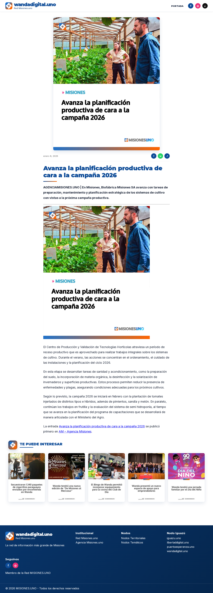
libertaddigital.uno (178, 542)
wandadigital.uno (177, 551)
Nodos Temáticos (132, 542)
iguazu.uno (174, 538)
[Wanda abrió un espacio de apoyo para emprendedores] (146, 477)
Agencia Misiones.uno (89, 542)
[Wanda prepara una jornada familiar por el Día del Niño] (186, 477)
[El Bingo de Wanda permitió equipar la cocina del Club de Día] (106, 477)
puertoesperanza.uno (180, 546)
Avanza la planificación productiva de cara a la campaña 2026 (102, 426)
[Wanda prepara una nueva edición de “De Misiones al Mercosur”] (66, 477)
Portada (177, 6)
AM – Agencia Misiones (75, 431)
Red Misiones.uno (87, 538)
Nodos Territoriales (133, 538)
